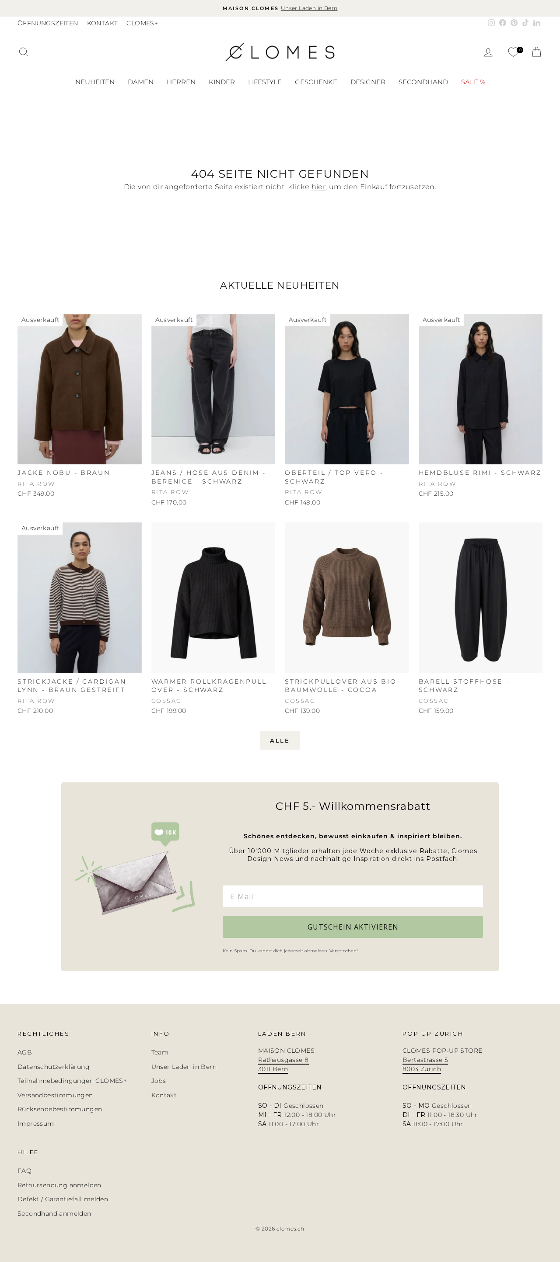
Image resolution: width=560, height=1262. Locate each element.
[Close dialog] (422, 550)
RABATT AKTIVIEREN (331, 679)
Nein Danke (331, 754)
